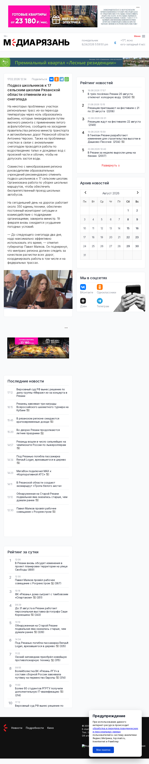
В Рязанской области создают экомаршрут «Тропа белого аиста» (39, 484)
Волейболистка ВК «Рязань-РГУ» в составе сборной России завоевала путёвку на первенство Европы (38, 674)
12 (102, 228)
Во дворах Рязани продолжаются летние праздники (38, 431)
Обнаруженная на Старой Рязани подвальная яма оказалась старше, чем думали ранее (42, 497)
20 (110, 237)
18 (93, 237)
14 (119, 228)
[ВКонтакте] (51, 79)
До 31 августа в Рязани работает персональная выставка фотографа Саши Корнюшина (41, 611)
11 (93, 228)
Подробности (35, 727)
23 (137, 237)
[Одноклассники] (56, 79)
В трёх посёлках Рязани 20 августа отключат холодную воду (110, 95)
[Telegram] (61, 79)
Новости (16, 727)
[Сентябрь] (137, 193)
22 (128, 237)
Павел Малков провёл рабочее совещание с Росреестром (36, 510)
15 (128, 228)
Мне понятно (103, 750)
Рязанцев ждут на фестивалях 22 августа (114, 121)
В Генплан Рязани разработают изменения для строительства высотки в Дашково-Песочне (114, 138)
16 (137, 228)
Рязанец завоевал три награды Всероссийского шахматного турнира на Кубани (43, 407)
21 (119, 237)
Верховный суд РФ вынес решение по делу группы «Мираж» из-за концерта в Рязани (42, 392)
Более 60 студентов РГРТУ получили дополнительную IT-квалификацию (39, 690)
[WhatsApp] (67, 79)
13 (111, 228)
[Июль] (84, 193)
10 (84, 228)
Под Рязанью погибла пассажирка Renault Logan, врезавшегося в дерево (41, 458)
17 (84, 237)
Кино (50, 727)
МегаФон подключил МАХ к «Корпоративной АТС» (34, 473)
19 (101, 237)
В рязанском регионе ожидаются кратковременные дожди (38, 420)
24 (84, 246)
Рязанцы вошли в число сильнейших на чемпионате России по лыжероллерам (41, 443)
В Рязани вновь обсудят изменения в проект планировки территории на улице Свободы (41, 566)
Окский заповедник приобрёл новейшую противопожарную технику (41, 658)
